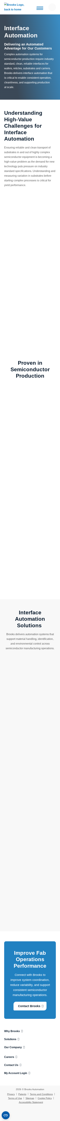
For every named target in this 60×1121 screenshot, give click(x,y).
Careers (9, 1057)
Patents (22, 1094)
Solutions (10, 1039)
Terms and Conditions (41, 1094)
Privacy (11, 1094)
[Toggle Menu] (39, 8)
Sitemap (30, 1098)
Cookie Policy (45, 1098)
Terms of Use (15, 1098)
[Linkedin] (27, 1114)
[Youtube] (33, 1114)
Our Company (13, 1047)
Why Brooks (12, 1031)
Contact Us (11, 1065)
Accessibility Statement (31, 1102)
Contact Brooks (29, 1006)
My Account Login (15, 1073)
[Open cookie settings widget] (6, 1115)
